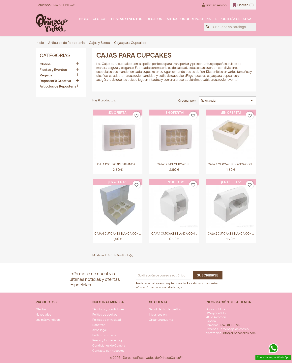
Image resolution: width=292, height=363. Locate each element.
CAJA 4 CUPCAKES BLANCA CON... (231, 164)
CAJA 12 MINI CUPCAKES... (174, 164)
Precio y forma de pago (108, 340)
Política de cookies (104, 314)
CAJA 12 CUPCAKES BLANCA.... (117, 164)
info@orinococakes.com (239, 333)
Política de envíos (104, 335)
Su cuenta (158, 302)
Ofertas (41, 309)
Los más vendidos (48, 320)
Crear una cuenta (161, 320)
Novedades (43, 314)
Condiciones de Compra (108, 345)
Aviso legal (99, 330)
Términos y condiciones (108, 309)
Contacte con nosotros (108, 350)
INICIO (83, 19)
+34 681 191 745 (63, 5)
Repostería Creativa (233, 19)
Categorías (55, 55)
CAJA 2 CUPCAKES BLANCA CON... (231, 233)
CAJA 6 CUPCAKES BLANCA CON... (118, 233)
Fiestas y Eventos (126, 19)
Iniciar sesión (158, 314)
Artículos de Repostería (189, 19)
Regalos (154, 19)
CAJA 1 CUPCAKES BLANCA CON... (174, 233)
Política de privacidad (106, 320)
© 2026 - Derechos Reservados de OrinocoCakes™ (146, 358)
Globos (99, 19)
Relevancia (227, 100)
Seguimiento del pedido (165, 309)
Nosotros (98, 325)
